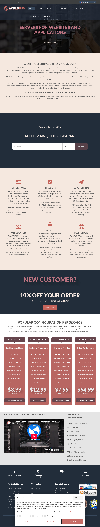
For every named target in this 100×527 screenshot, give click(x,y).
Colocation (35, 16)
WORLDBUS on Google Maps (14, 477)
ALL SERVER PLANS (85, 400)
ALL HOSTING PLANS (14, 400)
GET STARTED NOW (50, 38)
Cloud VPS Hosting (13, 496)
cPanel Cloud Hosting (14, 488)
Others (47, 16)
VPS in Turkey (35, 494)
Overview (79, 498)
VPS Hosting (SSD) (13, 491)
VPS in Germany (36, 491)
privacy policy (68, 512)
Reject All (27, 521)
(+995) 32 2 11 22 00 (8, 2)
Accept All (72, 521)
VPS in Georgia (35, 488)
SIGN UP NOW (50, 307)
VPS (56, 8)
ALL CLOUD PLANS (62, 400)
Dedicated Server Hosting (15, 494)
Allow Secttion (50, 521)
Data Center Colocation (15, 502)
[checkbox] (22, 516)
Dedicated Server (77, 8)
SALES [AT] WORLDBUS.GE (21, 2)
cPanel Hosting (44, 8)
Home (31, 8)
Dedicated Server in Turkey (63, 493)
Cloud (64, 8)
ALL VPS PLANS (38, 400)
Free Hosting (11, 507)
